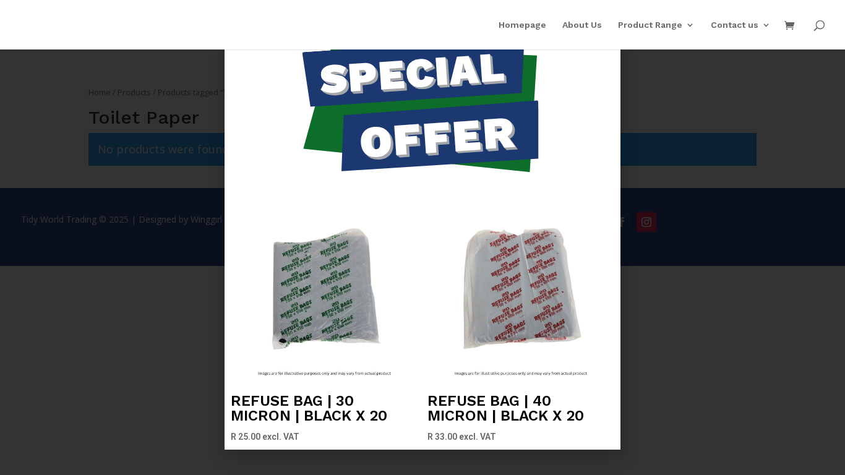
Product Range (650, 25)
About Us (582, 25)
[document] (422, 237)
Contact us (734, 25)
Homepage (522, 25)
